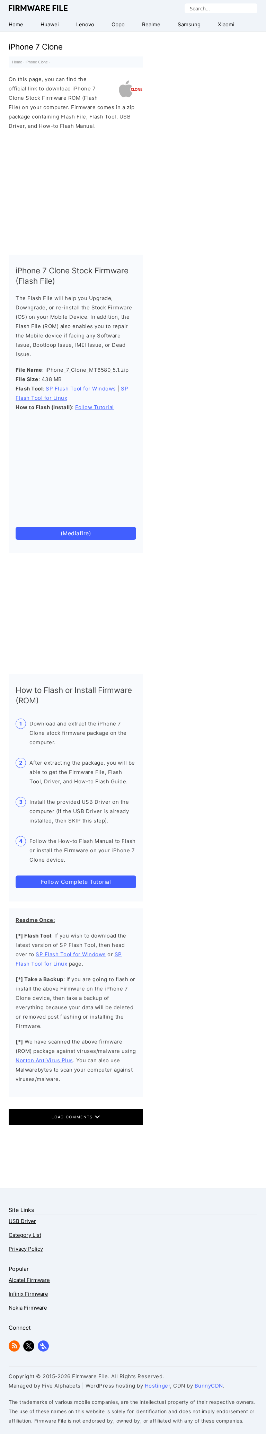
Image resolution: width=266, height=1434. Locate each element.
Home (17, 62)
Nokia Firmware (28, 1307)
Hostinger (157, 1385)
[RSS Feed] (14, 1349)
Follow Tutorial (94, 407)
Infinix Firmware (28, 1294)
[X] (28, 1349)
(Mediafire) (76, 533)
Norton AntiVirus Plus (44, 1060)
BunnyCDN (209, 1385)
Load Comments (73, 1117)
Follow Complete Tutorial (76, 881)
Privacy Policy (26, 1249)
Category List (25, 1235)
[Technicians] (43, 1349)
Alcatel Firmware (29, 1280)
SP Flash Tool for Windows (81, 388)
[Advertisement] (76, 190)
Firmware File (39, 8)
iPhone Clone (37, 62)
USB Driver (22, 1221)
